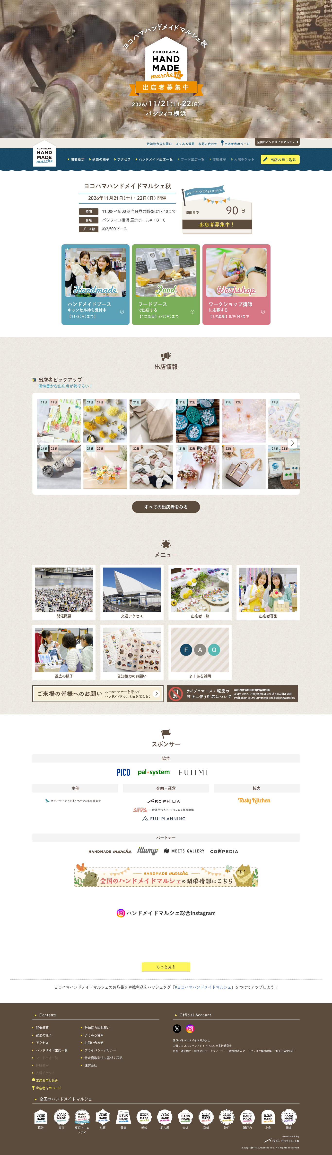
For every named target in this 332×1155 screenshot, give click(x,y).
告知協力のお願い (159, 144)
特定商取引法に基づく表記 (103, 1057)
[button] (292, 443)
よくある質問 (185, 144)
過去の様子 (100, 159)
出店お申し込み (283, 159)
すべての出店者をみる (166, 507)
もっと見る (166, 967)
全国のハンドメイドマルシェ (276, 142)
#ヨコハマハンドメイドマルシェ (203, 987)
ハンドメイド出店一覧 (156, 159)
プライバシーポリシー (100, 1050)
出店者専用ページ (237, 144)
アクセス (124, 159)
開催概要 (77, 159)
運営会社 (91, 1065)
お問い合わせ (207, 144)
